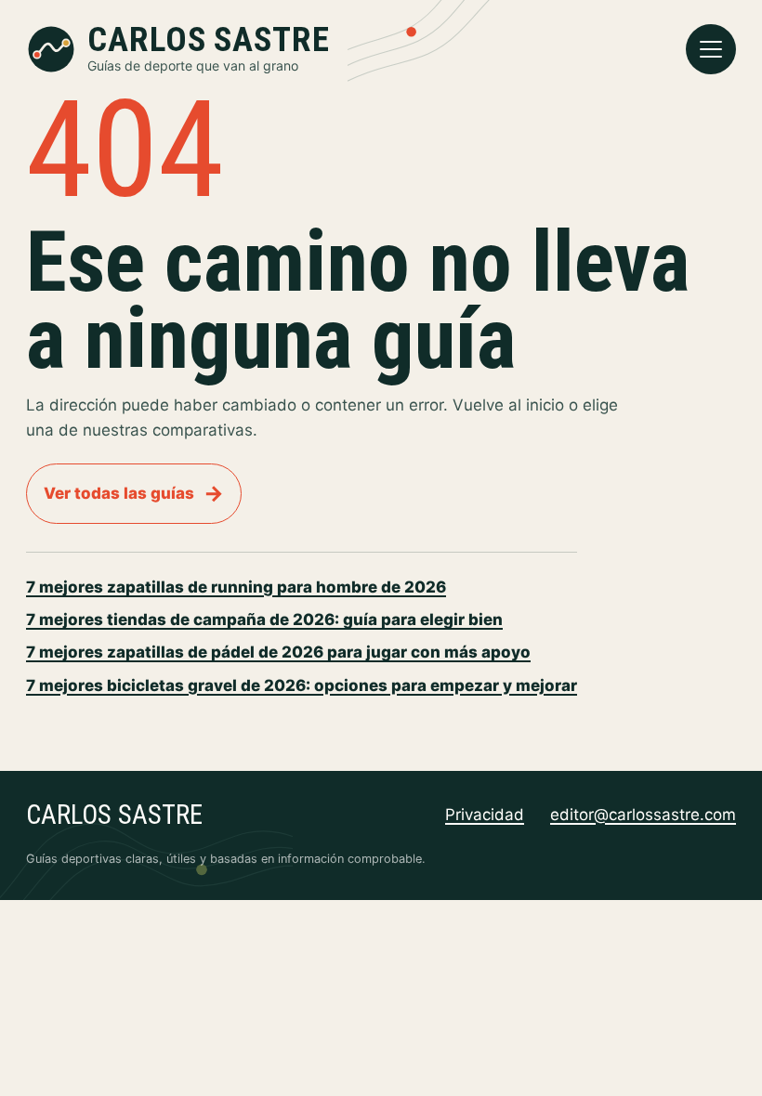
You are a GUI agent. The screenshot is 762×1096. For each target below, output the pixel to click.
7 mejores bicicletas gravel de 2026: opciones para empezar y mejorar (301, 685)
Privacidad (484, 814)
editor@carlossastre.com (643, 814)
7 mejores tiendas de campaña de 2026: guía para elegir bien (264, 619)
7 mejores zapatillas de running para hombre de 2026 (236, 587)
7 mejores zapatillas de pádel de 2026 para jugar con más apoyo (278, 652)
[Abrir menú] (711, 49)
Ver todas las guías (134, 493)
